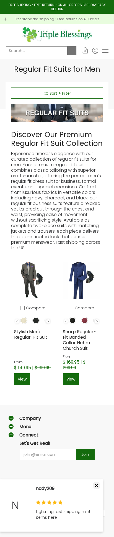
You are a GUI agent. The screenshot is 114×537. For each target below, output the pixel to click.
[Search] (72, 50)
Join (85, 454)
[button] (85, 50)
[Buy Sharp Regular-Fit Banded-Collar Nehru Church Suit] (81, 280)
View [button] (22, 379)
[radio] (23, 321)
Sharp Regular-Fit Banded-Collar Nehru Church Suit (79, 339)
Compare (35, 308)
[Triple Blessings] (57, 34)
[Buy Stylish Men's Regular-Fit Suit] (32, 280)
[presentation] (48, 321)
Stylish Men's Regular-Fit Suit (30, 334)
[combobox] (37, 50)
